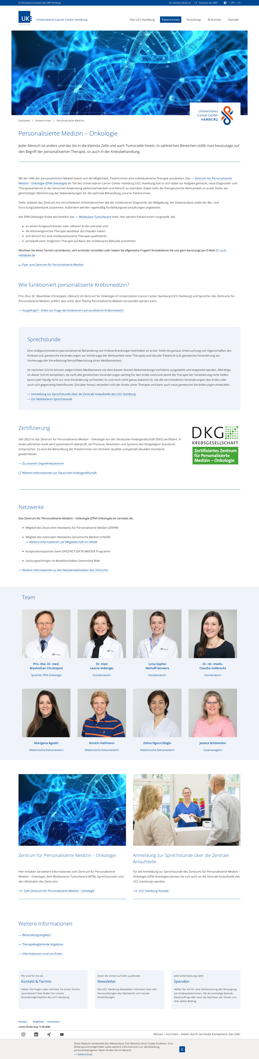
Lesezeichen (53, 1021)
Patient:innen (171, 20)
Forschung (194, 20)
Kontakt (233, 20)
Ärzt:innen (214, 20)
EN (232, 2)
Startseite (24, 120)
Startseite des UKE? (208, 2)
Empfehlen (39, 1021)
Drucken (23, 1021)
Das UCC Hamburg (142, 20)
